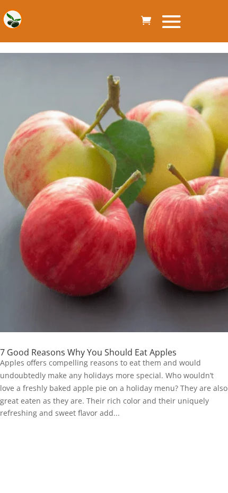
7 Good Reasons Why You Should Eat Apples (88, 352)
